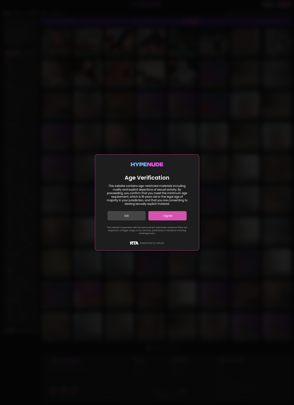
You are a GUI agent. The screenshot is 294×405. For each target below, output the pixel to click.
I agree (167, 216)
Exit (126, 216)
